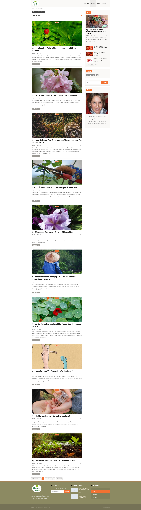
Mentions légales (106, 507)
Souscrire (67, 491)
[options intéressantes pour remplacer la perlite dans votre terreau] (97, 21)
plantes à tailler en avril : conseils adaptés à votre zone (54, 187)
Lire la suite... (36, 63)
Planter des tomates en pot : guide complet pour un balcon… (84, 489)
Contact (104, 3)
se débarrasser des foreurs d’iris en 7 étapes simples (53, 232)
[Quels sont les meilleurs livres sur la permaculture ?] (57, 445)
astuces (93, 3)
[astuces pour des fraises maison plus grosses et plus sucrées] (57, 33)
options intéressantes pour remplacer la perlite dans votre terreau (96, 31)
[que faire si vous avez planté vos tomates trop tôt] (89, 54)
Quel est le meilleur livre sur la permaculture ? (51, 416)
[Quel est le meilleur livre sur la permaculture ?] (57, 401)
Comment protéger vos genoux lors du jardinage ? (52, 371)
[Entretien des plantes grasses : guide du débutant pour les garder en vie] (74, 496)
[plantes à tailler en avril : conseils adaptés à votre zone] (57, 172)
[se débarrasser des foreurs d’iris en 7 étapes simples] (57, 217)
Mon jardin (86, 3)
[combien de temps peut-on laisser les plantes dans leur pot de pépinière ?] (57, 125)
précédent (35, 478)
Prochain (59, 478)
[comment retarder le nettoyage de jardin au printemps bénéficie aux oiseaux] (57, 262)
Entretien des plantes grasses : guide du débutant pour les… (83, 496)
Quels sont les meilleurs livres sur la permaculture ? (53, 461)
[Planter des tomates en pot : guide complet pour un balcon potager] (74, 490)
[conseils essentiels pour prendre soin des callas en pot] (89, 60)
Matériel (98, 3)
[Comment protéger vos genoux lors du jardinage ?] (57, 356)
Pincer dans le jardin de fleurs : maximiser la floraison (54, 95)
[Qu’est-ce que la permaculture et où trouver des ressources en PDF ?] (57, 309)
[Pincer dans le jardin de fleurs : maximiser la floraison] (57, 80)
